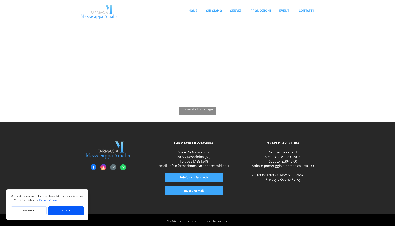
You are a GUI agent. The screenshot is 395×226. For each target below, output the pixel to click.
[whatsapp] (123, 167)
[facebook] (93, 167)
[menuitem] (193, 11)
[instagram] (103, 167)
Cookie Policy (290, 179)
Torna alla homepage (197, 109)
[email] (113, 167)
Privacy (271, 179)
